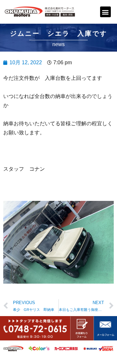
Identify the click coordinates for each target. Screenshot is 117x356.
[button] (105, 11)
